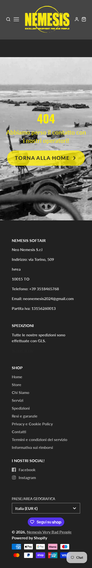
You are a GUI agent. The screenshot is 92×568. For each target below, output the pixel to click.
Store (16, 384)
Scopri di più (22, 350)
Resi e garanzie (25, 416)
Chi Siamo (20, 392)
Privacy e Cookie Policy (32, 423)
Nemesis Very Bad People (49, 532)
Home (17, 376)
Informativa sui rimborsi (32, 447)
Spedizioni (21, 408)
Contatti (19, 431)
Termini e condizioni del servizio (39, 439)
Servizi (17, 400)
